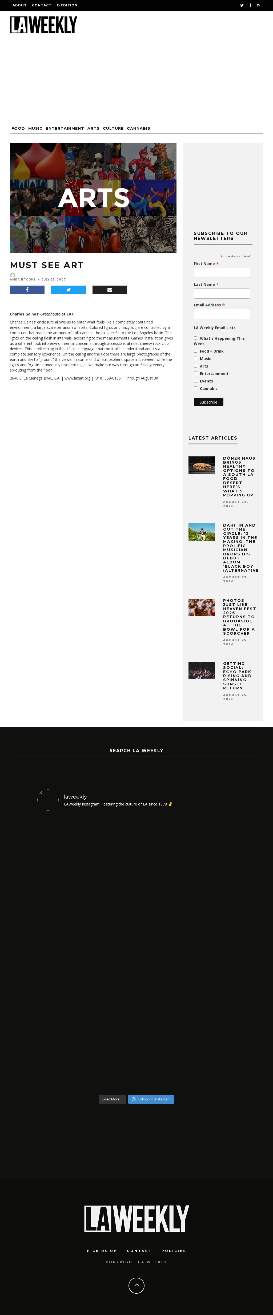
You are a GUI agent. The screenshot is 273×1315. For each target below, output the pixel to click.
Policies (174, 1251)
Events (206, 381)
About (20, 5)
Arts (93, 128)
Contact (41, 5)
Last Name (206, 284)
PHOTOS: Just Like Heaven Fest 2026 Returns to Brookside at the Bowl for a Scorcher (239, 617)
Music (35, 128)
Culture (113, 128)
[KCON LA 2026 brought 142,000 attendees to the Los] (162, 953)
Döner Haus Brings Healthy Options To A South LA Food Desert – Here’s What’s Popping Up (239, 477)
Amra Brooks (23, 279)
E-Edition (67, 5)
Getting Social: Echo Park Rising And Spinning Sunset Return (237, 675)
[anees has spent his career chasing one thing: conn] (61, 953)
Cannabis (138, 128)
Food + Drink (212, 351)
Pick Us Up (102, 1251)
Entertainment (65, 128)
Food (18, 128)
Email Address (209, 305)
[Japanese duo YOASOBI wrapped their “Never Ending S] (111, 953)
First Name (206, 263)
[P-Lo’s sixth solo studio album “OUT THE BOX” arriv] (212, 953)
